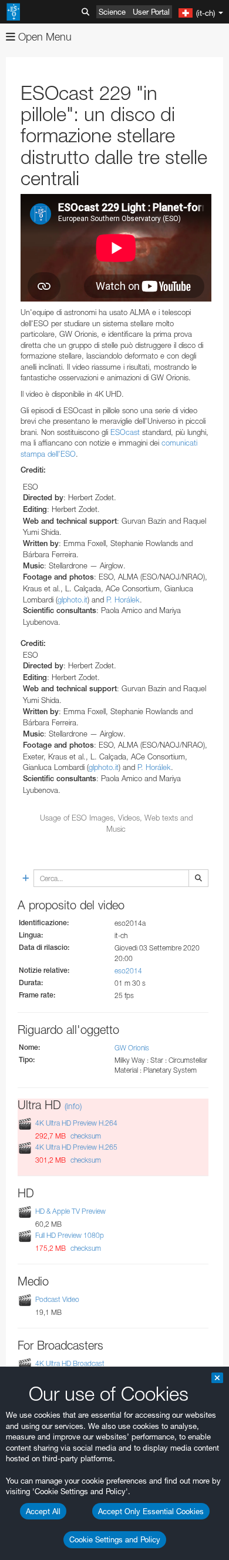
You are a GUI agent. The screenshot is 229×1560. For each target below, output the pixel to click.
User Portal (151, 11)
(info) (73, 1106)
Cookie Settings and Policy (114, 1539)
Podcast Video (57, 1299)
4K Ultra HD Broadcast (70, 1363)
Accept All (43, 1511)
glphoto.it (72, 599)
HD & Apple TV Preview (70, 1211)
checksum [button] (85, 1135)
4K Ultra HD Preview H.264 (76, 1123)
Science (112, 11)
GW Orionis (131, 1047)
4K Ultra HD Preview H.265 (76, 1147)
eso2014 (128, 970)
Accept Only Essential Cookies (151, 1511)
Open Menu (43, 37)
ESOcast (125, 432)
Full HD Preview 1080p (69, 1235)
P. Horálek (123, 599)
